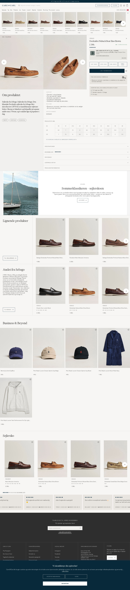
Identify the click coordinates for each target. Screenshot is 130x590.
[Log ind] (121, 5)
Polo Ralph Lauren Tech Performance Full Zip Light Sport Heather (15, 420)
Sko (11, 10)
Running (45, 10)
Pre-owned (52, 10)
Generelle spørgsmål (34, 557)
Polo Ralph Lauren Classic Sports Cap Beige (45, 371)
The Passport (6, 551)
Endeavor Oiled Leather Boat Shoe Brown (57, 30)
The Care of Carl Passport (65, 1)
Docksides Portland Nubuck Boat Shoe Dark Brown (45, 30)
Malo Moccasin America (32, 30)
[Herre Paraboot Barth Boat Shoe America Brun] (70, 19)
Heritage (13, 120)
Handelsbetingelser (8, 560)
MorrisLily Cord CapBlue (8, 371)
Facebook (57, 554)
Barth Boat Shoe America (70, 30)
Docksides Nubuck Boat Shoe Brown (80, 308)
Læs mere (124, 57)
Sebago (4, 28)
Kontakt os (32, 554)
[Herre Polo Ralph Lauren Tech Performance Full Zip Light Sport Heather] (16, 398)
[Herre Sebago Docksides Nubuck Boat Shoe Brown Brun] (83, 285)
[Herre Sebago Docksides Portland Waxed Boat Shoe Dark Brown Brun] (8, 19)
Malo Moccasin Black (82, 30)
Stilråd (115, 5)
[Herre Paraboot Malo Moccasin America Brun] (33, 19)
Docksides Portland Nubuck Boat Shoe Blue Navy (120, 30)
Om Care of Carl (7, 554)
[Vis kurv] (127, 5)
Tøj (8, 10)
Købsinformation (33, 551)
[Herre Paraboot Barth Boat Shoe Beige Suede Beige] (108, 19)
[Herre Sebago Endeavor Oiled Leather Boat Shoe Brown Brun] (58, 19)
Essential (22, 120)
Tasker (24, 10)
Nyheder (4, 10)
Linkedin (57, 560)
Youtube (57, 557)
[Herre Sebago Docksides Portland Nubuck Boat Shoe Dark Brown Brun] (45, 19)
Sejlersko (8, 37)
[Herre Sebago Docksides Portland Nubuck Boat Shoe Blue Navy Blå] (121, 19)
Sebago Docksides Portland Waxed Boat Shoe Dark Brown (49, 258)
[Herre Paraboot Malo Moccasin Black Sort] (83, 19)
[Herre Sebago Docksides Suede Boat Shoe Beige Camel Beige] (20, 19)
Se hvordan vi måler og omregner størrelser (60, 139)
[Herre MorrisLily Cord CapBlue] (16, 348)
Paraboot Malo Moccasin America (79, 258)
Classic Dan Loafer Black (44, 308)
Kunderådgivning (102, 5)
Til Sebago (7, 309)
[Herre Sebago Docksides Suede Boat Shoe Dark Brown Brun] (96, 19)
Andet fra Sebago (14, 269)
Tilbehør (15, 10)
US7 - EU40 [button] (94, 64)
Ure (20, 10)
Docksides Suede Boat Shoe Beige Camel (19, 30)
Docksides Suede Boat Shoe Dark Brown (94, 30)
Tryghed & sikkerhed (8, 557)
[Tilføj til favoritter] (63, 220)
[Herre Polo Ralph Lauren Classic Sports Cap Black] (81, 348)
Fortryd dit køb (33, 560)
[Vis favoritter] (124, 5)
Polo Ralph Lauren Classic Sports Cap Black (78, 371)
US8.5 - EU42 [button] (123, 64)
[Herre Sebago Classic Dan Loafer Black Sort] (50, 285)
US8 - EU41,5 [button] (113, 64)
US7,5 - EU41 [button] (103, 64)
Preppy (5, 120)
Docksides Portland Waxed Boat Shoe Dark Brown (7, 30)
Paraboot (30, 28)
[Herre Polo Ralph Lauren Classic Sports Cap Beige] (49, 348)
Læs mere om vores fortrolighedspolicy (65, 533)
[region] (65, 502)
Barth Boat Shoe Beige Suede (107, 30)
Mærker (34, 10)
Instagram (57, 551)
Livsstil (29, 10)
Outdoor (39, 10)
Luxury (58, 10)
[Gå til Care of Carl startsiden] (9, 5)
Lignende (15, 221)
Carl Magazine (121, 10)
